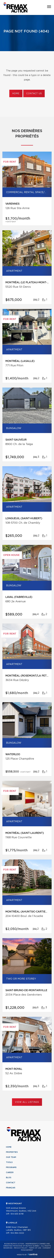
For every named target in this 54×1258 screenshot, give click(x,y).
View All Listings (27, 1102)
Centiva (32, 1254)
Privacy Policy (20, 1248)
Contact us (34, 94)
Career (10, 1172)
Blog (8, 1177)
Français (10, 1188)
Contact (10, 1183)
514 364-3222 (17, 1233)
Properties (12, 1152)
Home (16, 94)
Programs (11, 1167)
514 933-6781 (17, 1214)
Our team (11, 1157)
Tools (9, 1162)
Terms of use (35, 1248)
